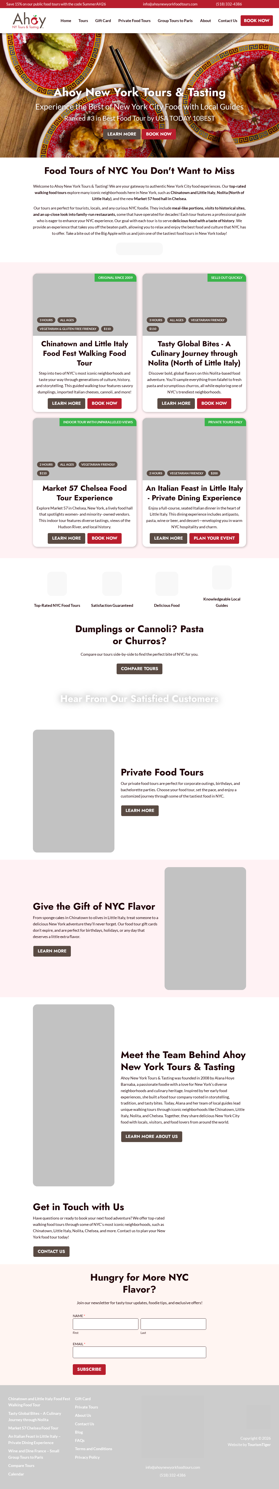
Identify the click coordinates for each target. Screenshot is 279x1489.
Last (143, 1333)
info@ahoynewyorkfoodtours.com (170, 4)
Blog (79, 1432)
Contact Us (227, 20)
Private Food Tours (134, 20)
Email (78, 1344)
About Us (83, 1415)
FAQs (80, 1440)
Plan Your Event (214, 538)
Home (66, 20)
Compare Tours (139, 669)
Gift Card (103, 20)
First (75, 1333)
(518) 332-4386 (229, 4)
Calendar (16, 1474)
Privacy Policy (87, 1457)
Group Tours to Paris (175, 20)
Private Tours (86, 1407)
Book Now (256, 20)
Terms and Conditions (93, 1448)
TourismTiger (259, 1444)
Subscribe (89, 1369)
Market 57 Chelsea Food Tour (33, 1428)
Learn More (121, 134)
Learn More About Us (152, 1136)
